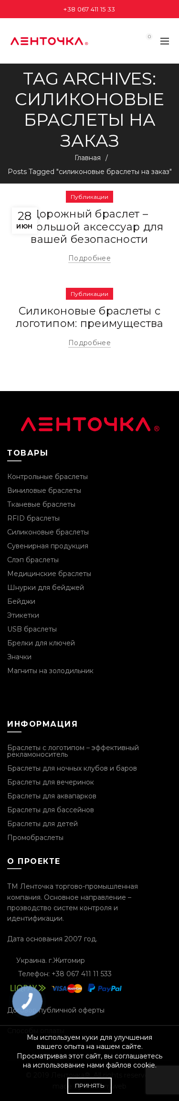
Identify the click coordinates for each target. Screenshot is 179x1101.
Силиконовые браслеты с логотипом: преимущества (90, 317)
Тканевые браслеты (41, 504)
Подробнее (89, 258)
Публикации (89, 196)
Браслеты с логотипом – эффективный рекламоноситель (73, 751)
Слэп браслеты (33, 560)
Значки (19, 657)
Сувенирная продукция (47, 546)
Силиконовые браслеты (48, 532)
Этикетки (23, 615)
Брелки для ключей (41, 643)
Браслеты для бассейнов (50, 810)
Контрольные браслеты (47, 476)
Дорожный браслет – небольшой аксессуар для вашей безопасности (90, 226)
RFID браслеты (33, 518)
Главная (87, 157)
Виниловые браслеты (44, 490)
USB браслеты (32, 629)
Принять (89, 1085)
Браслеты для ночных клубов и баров (72, 768)
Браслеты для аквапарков (51, 796)
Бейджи (21, 601)
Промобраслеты (35, 837)
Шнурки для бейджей (45, 587)
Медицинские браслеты (49, 573)
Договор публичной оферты (56, 1010)
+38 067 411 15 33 (89, 9)
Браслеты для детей (42, 823)
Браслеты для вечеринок (50, 782)
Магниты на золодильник (50, 670)
